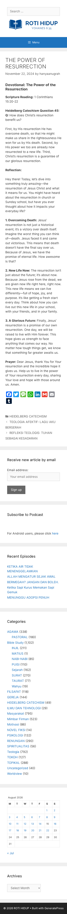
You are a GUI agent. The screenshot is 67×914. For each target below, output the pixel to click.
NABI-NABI (20, 659)
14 (40, 823)
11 (17, 823)
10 (10, 823)
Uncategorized (17, 768)
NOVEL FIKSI (16, 730)
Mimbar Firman (18, 719)
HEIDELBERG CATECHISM (28, 416)
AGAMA (12, 631)
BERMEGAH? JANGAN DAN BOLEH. (33, 582)
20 (32, 830)
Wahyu (16, 686)
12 (25, 823)
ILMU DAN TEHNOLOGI (24, 708)
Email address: (17, 470)
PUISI (15, 664)
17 (10, 830)
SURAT (17, 675)
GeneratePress (54, 908)
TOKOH (12, 757)
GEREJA (13, 697)
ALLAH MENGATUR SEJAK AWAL (31, 576)
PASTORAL (20, 637)
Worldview (14, 773)
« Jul (10, 853)
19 (25, 830)
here (55, 533)
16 (55, 823)
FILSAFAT (14, 691)
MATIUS (17, 653)
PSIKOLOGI (15, 735)
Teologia (13, 752)
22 (47, 830)
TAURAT (18, 681)
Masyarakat (15, 713)
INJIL (15, 648)
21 (40, 830)
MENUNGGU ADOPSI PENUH (28, 597)
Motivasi (13, 724)
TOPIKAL (13, 763)
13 (32, 823)
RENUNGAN (16, 741)
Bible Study (15, 642)
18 (17, 830)
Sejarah (17, 670)
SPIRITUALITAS (18, 746)
